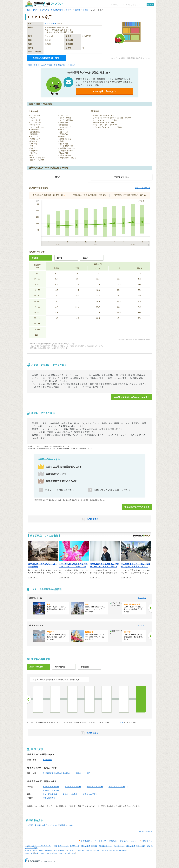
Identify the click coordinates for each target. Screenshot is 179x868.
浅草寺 (78, 773)
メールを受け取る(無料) (104, 91)
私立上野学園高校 (50, 794)
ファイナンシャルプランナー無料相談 (113, 850)
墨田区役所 (47, 760)
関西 (56, 853)
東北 (32, 853)
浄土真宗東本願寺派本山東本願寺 (56, 773)
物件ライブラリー (93, 850)
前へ (29, 699)
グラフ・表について (142, 188)
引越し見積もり (71, 850)
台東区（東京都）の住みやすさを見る (132, 397)
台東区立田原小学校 (73, 787)
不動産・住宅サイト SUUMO (37, 10)
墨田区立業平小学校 (51, 787)
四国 (60, 853)
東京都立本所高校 (90, 794)
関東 (36, 853)
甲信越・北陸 (44, 853)
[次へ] (150, 608)
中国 (64, 853)
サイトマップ (100, 841)
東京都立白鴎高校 (70, 794)
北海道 (27, 853)
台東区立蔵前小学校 (117, 787)
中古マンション (119, 846)
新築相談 (61, 850)
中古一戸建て (140, 846)
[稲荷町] (106, 699)
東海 (51, 853)
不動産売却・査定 (51, 850)
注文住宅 (28, 850)
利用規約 (113, 841)
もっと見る (142, 598)
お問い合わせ (147, 841)
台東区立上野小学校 (51, 790)
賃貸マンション (63, 846)
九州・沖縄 (71, 853)
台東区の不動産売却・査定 (46, 58)
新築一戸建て (130, 846)
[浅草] (141, 699)
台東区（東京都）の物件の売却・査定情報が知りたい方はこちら (53, 65)
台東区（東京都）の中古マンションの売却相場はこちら (50, 825)
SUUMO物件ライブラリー (62, 10)
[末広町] (55, 699)
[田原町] (124, 699)
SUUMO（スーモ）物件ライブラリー (44, 4)
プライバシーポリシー (129, 841)
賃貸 (55, 846)
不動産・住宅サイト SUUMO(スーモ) (38, 846)
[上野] (89, 699)
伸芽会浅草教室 (49, 798)
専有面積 (35, 258)
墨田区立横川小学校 (95, 787)
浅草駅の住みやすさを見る (137, 507)
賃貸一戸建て (85, 846)
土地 (148, 846)
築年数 (59, 258)
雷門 (88, 773)
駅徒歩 (85, 258)
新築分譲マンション (105, 846)
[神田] (38, 699)
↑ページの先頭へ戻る (146, 831)
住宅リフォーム (38, 850)
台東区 (85, 10)
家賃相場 (94, 846)
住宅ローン (81, 850)
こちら (120, 722)
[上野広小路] (72, 699)
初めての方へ (86, 841)
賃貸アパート (74, 846)
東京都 (78, 10)
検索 (151, 4)
